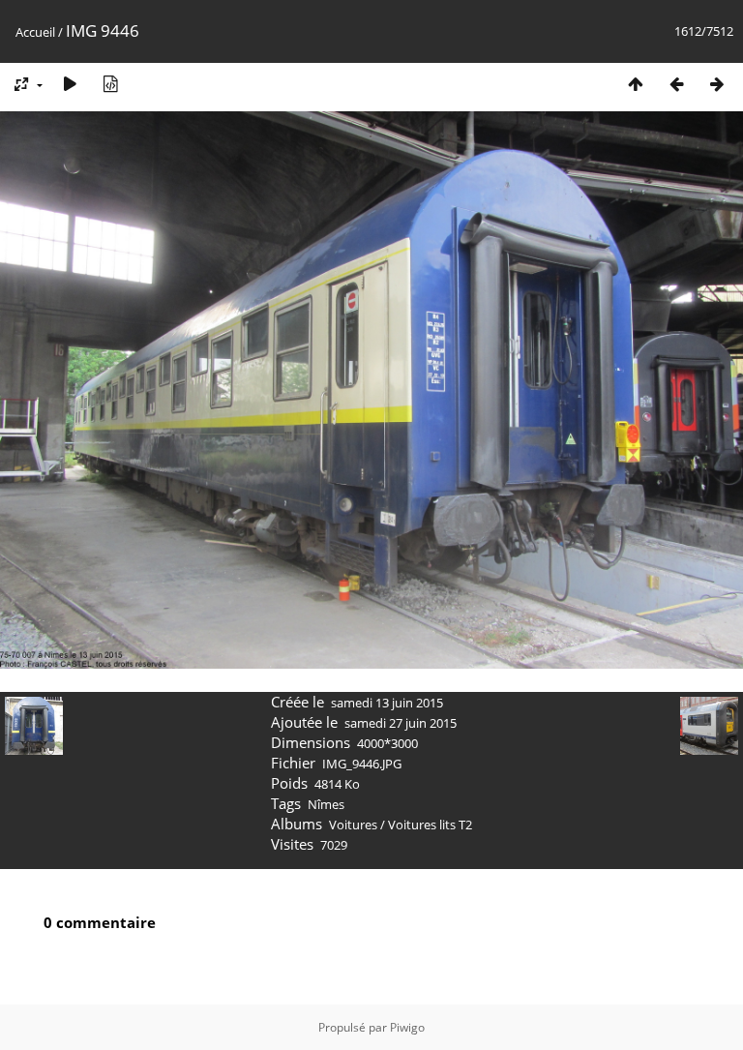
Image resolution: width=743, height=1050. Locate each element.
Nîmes (326, 804)
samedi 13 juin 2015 (387, 702)
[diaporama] (69, 84)
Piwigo (407, 1027)
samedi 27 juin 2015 (400, 723)
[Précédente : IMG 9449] (676, 84)
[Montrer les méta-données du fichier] (110, 84)
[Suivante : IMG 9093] (717, 84)
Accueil (35, 32)
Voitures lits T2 (430, 824)
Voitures (353, 824)
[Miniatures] (635, 84)
